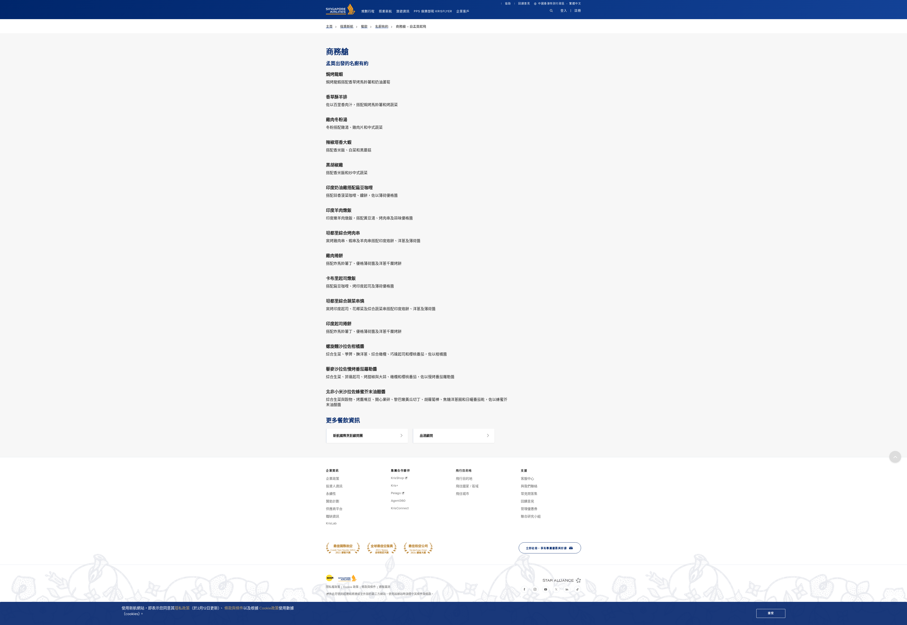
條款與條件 (233, 608)
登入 (563, 11)
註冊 (577, 11)
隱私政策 (182, 608)
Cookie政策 (269, 608)
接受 (771, 613)
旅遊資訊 (403, 11)
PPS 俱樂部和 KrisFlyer (433, 11)
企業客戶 (463, 11)
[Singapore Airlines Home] (340, 13)
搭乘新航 (385, 11)
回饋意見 (524, 3)
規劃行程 (368, 11)
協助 (508, 3)
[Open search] (554, 14)
